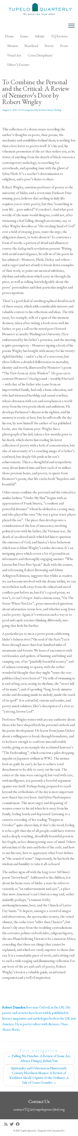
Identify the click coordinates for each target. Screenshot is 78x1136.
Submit (39, 36)
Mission (12, 45)
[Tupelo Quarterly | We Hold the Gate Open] (39, 9)
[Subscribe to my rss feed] (7, 1124)
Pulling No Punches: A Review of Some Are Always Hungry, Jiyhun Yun (39, 1058)
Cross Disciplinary (40, 55)
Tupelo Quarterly (28, 1130)
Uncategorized (28, 110)
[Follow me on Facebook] (19, 1124)
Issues (24, 36)
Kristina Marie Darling (50, 110)
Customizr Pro (57, 1130)
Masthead (31, 45)
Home (9, 36)
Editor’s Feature (18, 64)
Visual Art (14, 55)
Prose (64, 45)
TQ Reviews (59, 36)
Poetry (49, 45)
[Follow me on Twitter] (13, 1124)
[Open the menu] (71, 26)
